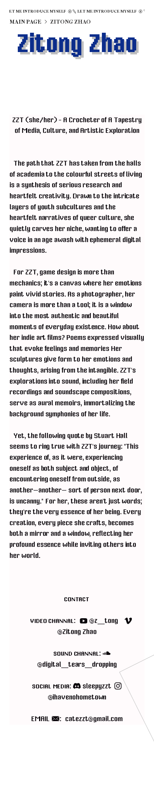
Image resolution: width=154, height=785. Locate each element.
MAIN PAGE (25, 22)
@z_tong (74, 620)
